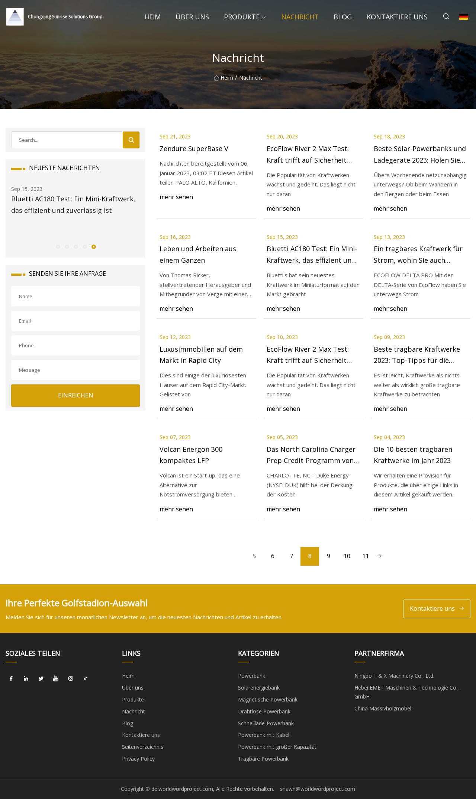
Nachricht (300, 16)
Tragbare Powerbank (263, 758)
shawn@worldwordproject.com (317, 788)
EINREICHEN (75, 395)
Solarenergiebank (259, 687)
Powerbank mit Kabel (263, 734)
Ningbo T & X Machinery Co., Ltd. (394, 675)
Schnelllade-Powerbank (266, 723)
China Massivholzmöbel (382, 708)
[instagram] (70, 678)
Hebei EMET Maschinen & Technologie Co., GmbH (406, 692)
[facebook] (11, 678)
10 (347, 556)
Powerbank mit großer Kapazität (277, 746)
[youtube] (55, 678)
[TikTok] (85, 678)
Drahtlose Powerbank (264, 711)
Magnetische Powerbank (268, 699)
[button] (57, 246)
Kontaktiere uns (397, 16)
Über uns (192, 16)
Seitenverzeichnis (142, 746)
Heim (152, 16)
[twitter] (40, 678)
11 (365, 556)
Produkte (242, 16)
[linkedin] (26, 678)
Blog (343, 16)
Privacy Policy (138, 758)
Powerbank (251, 675)
